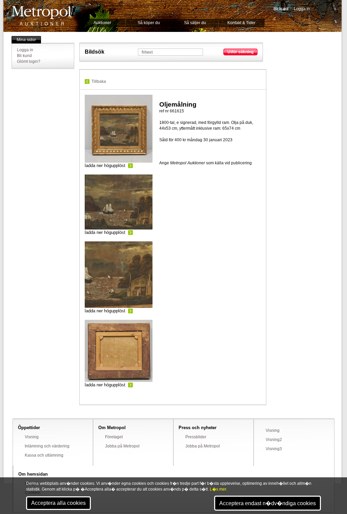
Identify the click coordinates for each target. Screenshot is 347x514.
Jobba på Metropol (122, 446)
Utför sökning (240, 52)
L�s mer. (218, 489)
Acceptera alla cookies (58, 503)
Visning (32, 437)
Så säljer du (195, 22)
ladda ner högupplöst (105, 165)
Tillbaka (98, 81)
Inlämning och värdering (47, 446)
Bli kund (280, 8)
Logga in (302, 8)
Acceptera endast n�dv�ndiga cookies (267, 503)
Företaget (114, 437)
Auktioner (102, 22)
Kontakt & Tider (241, 22)
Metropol (43, 16)
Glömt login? (28, 61)
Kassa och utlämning (44, 455)
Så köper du (149, 22)
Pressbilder (195, 437)
